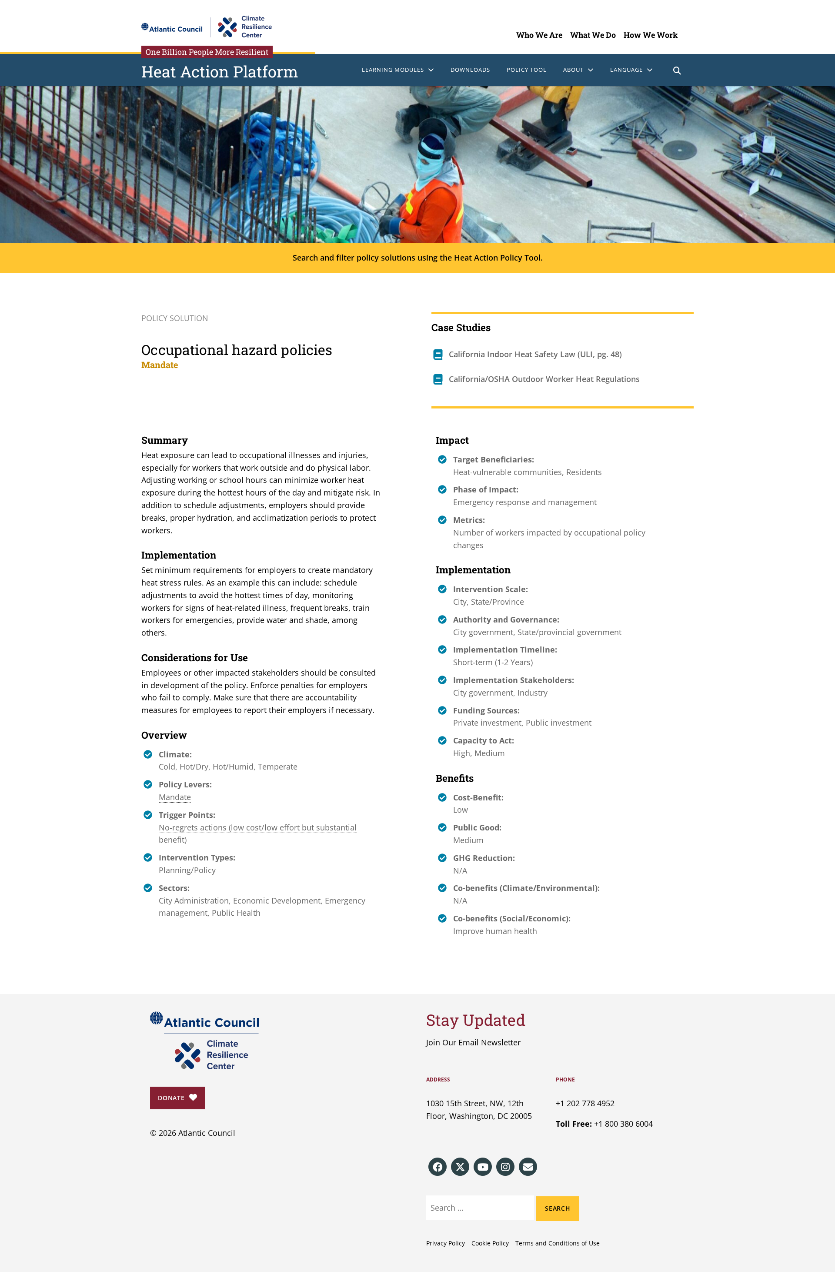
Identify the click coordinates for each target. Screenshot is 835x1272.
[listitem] (437, 1167)
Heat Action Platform (219, 71)
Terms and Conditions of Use (557, 1243)
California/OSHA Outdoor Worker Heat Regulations (544, 379)
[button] (677, 71)
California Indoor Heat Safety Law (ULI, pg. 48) (535, 354)
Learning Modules (393, 70)
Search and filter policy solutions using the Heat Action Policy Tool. (418, 257)
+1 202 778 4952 (585, 1103)
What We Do (593, 35)
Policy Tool (527, 70)
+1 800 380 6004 (623, 1123)
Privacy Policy (445, 1243)
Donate (171, 1098)
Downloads (470, 70)
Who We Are (539, 35)
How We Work (651, 35)
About (573, 70)
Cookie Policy (490, 1243)
